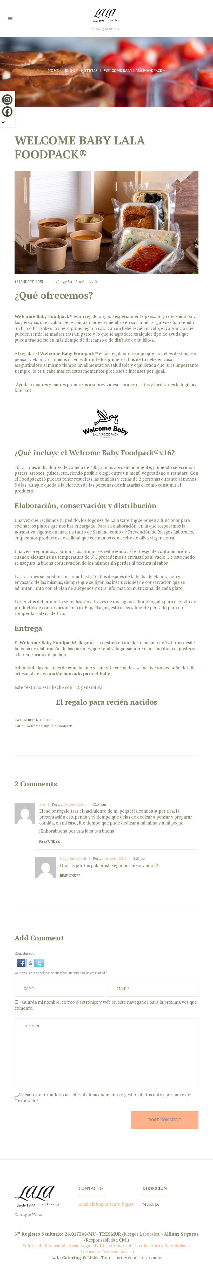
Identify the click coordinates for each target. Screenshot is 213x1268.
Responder (49, 841)
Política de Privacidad (44, 1246)
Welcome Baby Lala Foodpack (49, 726)
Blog (70, 70)
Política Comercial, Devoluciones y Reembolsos (141, 1246)
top (106, 1163)
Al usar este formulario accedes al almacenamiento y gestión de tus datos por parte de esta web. (104, 1098)
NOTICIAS (89, 70)
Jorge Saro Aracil (71, 281)
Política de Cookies (98, 1252)
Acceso (127, 1252)
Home (53, 70)
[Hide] (3, 122)
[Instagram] (7, 100)
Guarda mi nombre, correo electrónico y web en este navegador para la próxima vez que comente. (106, 1005)
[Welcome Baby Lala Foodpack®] (106, 222)
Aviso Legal (80, 1246)
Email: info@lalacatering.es (105, 1204)
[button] (21, 962)
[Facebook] (7, 111)
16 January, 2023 (29, 281)
